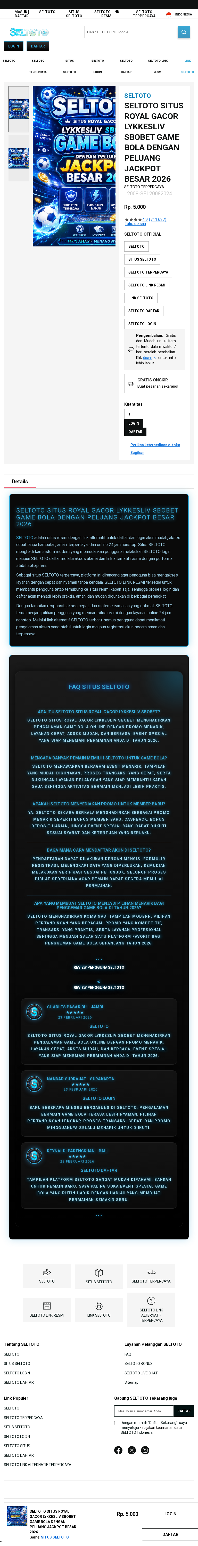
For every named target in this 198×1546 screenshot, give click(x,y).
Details (20, 481)
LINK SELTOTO (99, 1315)
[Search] (184, 32)
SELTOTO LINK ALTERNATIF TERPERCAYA (151, 1315)
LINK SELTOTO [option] (140, 298)
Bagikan (137, 453)
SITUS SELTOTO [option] (142, 259)
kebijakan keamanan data (161, 1427)
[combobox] (137, 32)
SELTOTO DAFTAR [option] (143, 311)
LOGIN (133, 423)
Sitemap (131, 1382)
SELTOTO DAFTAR (19, 1382)
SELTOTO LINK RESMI (106, 14)
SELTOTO (47, 12)
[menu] (99, 66)
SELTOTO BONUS (139, 1363)
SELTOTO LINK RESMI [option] (146, 285)
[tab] (20, 481)
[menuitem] (9, 61)
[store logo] (30, 31)
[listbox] (154, 285)
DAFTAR (135, 432)
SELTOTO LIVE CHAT (141, 1373)
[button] (19, 109)
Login (13, 46)
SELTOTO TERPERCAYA (144, 14)
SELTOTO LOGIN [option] (142, 324)
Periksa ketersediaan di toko (155, 445)
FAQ (128, 1354)
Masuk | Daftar (21, 14)
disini (147, 357)
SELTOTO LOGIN (17, 1373)
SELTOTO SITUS (17, 1446)
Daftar (38, 46)
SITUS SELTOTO (74, 14)
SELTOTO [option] (136, 246)
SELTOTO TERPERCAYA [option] (148, 272)
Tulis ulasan (135, 224)
